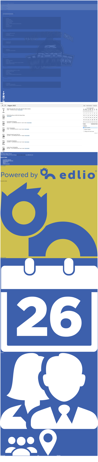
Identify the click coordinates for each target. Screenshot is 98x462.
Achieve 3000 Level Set (10, 33)
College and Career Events (89, 131)
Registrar (7, 24)
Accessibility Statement (7, 159)
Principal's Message (9, 21)
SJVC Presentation (11, 128)
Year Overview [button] (89, 105)
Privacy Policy (3, 165)
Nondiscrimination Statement (8, 160)
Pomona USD (5, 7)
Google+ (4, 99)
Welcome (7, 49)
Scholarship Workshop (12, 121)
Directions (58, 455)
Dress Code (8, 61)
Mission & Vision (9, 20)
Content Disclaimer (6, 163)
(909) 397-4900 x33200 (21, 154)
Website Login (8, 26)
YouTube (4, 96)
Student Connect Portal (10, 63)
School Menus (8, 73)
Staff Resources (5, 161)
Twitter (4, 94)
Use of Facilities (9, 25)
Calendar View (94, 123)
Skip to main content (4, 0)
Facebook (4, 92)
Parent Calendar (9, 22)
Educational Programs (10, 35)
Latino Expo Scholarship (12, 147)
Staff (38, 455)
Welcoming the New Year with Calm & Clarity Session (19, 108)
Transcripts (5, 6)
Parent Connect (5, 9)
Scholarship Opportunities (10, 50)
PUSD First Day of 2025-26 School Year (16, 115)
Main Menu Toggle (3, 11)
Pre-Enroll (4, 8)
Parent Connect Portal (10, 71)
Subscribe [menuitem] (95, 105)
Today (84, 123)
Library (7, 59)
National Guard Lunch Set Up (13, 134)
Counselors (8, 34)
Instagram (4, 97)
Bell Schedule (8, 19)
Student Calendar (87, 129)
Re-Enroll (8, 72)
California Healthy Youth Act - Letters (13, 70)
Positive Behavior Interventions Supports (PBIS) (14, 62)
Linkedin (4, 101)
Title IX (4, 162)
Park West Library (9, 60)
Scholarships (8, 42)
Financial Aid (8, 41)
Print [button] (84, 105)
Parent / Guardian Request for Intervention (13, 23)
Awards (7, 18)
